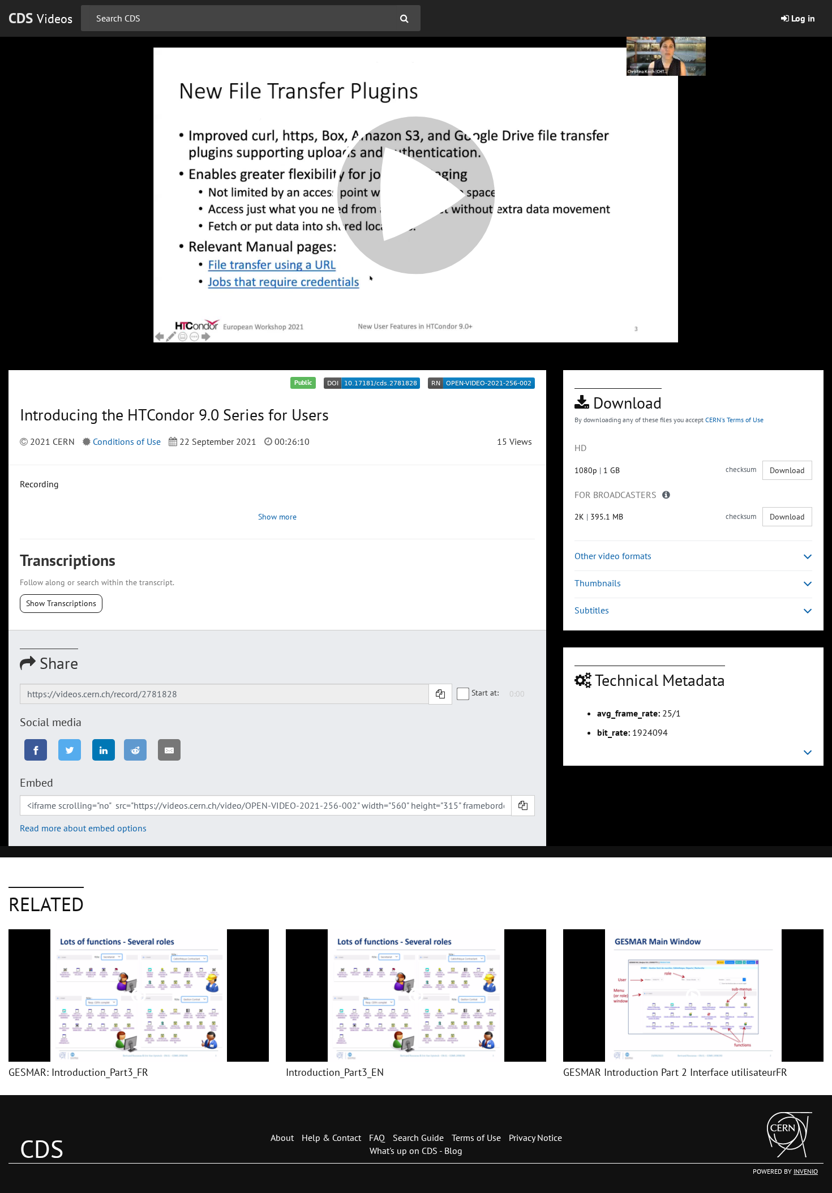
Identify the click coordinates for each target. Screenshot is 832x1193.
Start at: (485, 693)
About (282, 1137)
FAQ (377, 1137)
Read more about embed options (83, 828)
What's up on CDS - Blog (416, 1150)
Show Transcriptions (61, 603)
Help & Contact (331, 1137)
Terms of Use (476, 1137)
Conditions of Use (127, 441)
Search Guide (418, 1137)
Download (787, 470)
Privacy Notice (535, 1137)
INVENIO (806, 1171)
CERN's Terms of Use (734, 419)
